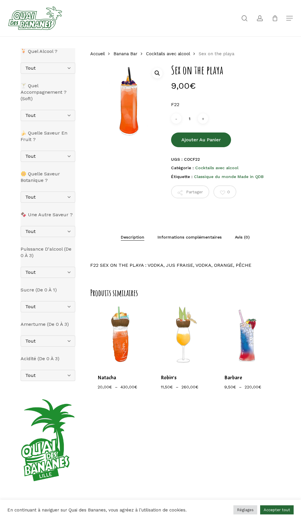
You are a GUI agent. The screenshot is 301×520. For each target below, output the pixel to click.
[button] (157, 73)
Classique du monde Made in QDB (229, 176)
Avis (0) (242, 237)
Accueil (97, 53)
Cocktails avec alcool (168, 53)
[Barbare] (247, 335)
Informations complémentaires (190, 237)
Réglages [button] (245, 510)
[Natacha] (120, 335)
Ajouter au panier (201, 139)
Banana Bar (125, 53)
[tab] (132, 237)
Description (132, 237)
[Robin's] (183, 335)
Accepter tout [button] (277, 510)
